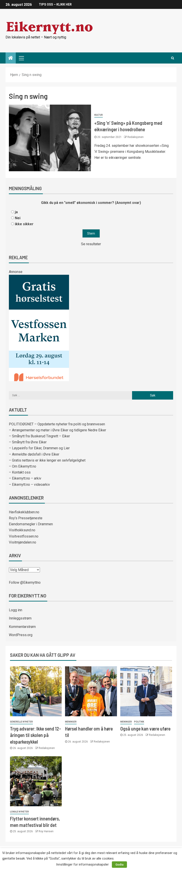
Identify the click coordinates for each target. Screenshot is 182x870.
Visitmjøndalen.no (22, 542)
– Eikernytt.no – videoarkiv (29, 484)
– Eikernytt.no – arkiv (25, 478)
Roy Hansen (46, 831)
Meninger (71, 722)
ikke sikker (24, 224)
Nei (17, 218)
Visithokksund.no (22, 530)
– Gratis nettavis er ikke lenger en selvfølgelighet (47, 460)
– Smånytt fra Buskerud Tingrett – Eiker (39, 436)
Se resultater (91, 244)
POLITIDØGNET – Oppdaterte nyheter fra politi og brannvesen (57, 424)
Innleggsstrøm (20, 618)
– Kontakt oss (20, 472)
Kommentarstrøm (22, 627)
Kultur (98, 115)
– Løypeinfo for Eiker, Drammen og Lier (39, 448)
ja (16, 212)
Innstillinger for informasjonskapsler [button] (82, 864)
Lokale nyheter (19, 811)
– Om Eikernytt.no (22, 466)
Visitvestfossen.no (23, 536)
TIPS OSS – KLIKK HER (55, 4)
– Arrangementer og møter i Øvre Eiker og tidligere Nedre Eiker (57, 430)
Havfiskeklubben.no (24, 512)
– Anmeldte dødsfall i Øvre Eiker (34, 454)
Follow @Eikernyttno (25, 582)
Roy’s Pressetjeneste (25, 518)
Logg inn (15, 610)
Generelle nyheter (21, 722)
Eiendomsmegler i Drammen (31, 524)
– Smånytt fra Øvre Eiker (28, 442)
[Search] (172, 58)
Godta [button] (119, 864)
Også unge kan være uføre (145, 728)
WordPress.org (20, 635)
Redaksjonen (135, 137)
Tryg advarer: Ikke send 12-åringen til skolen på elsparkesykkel (35, 735)
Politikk (139, 722)
